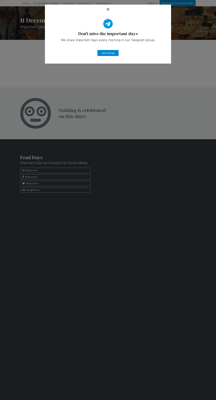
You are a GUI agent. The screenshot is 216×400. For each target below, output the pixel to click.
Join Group (108, 53)
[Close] (108, 9)
